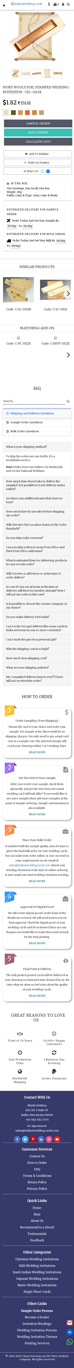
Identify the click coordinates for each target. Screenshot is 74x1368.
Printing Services (37, 1343)
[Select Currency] (49, 4)
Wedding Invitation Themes (37, 1337)
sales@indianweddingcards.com (29, 865)
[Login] (63, 4)
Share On (33, 171)
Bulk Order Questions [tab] (24, 431)
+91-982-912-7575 (37, 1119)
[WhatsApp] (43, 171)
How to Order (37, 1163)
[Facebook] (17, 1139)
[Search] (68, 4)
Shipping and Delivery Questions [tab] (32, 413)
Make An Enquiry (38, 162)
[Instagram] (49, 1139)
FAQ (37, 1169)
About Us (37, 1221)
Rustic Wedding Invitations (37, 1285)
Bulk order (38, 132)
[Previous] (6, 294)
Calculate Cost (38, 141)
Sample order (38, 123)
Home (37, 1208)
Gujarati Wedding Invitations (37, 1279)
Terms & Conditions (37, 1176)
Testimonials (37, 1234)
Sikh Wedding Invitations (37, 1266)
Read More (37, 752)
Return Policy (37, 1182)
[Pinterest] (33, 1139)
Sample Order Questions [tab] (26, 422)
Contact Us (37, 1156)
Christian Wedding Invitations (37, 1259)
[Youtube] (57, 1139)
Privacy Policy (37, 1189)
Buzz (37, 1214)
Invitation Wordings (37, 1324)
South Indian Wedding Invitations (37, 1272)
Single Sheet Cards (37, 1292)
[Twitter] (25, 1139)
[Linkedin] (41, 1139)
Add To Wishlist (38, 154)
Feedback (37, 1240)
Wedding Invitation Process (37, 1330)
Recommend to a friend (37, 1227)
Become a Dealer (37, 1317)
